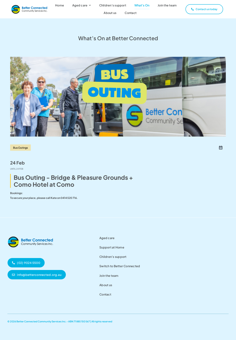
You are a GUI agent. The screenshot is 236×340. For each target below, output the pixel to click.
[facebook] (227, 320)
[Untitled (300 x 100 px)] (30, 235)
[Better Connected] (29, 5)
